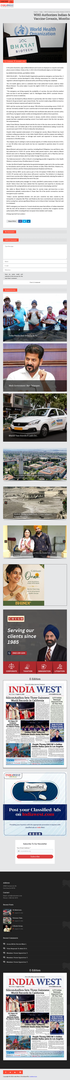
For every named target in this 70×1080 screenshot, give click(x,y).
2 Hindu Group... (17, 926)
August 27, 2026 (18, 913)
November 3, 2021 (20, 61)
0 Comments (9, 61)
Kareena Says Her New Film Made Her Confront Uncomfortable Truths (30, 554)
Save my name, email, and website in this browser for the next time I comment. (14, 276)
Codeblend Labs (33, 1076)
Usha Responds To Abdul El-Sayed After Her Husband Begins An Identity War (34, 476)
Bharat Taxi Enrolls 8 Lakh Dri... (23, 435)
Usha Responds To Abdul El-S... (17, 948)
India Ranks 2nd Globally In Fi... (23, 335)
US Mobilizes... (17, 910)
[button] (35, 464)
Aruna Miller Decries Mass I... (17, 944)
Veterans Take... (17, 918)
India (41, 12)
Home (36, 12)
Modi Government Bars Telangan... (25, 385)
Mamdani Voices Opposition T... (17, 953)
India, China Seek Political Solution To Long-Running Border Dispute (34, 515)
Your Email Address (24, 848)
